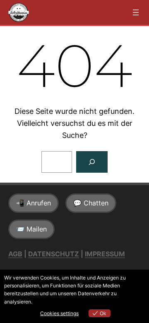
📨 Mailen (31, 229)
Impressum (105, 254)
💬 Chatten (90, 203)
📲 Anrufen (33, 203)
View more (46, 302)
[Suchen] (92, 162)
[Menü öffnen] (136, 12)
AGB (15, 254)
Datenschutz (53, 254)
